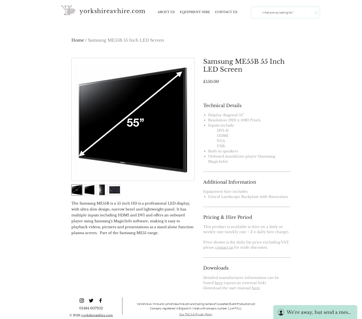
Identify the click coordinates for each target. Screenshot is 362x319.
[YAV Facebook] (100, 300)
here (219, 283)
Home (77, 40)
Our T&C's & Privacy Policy (196, 314)
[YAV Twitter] (91, 300)
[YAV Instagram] (82, 300)
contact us (224, 247)
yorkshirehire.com (97, 315)
